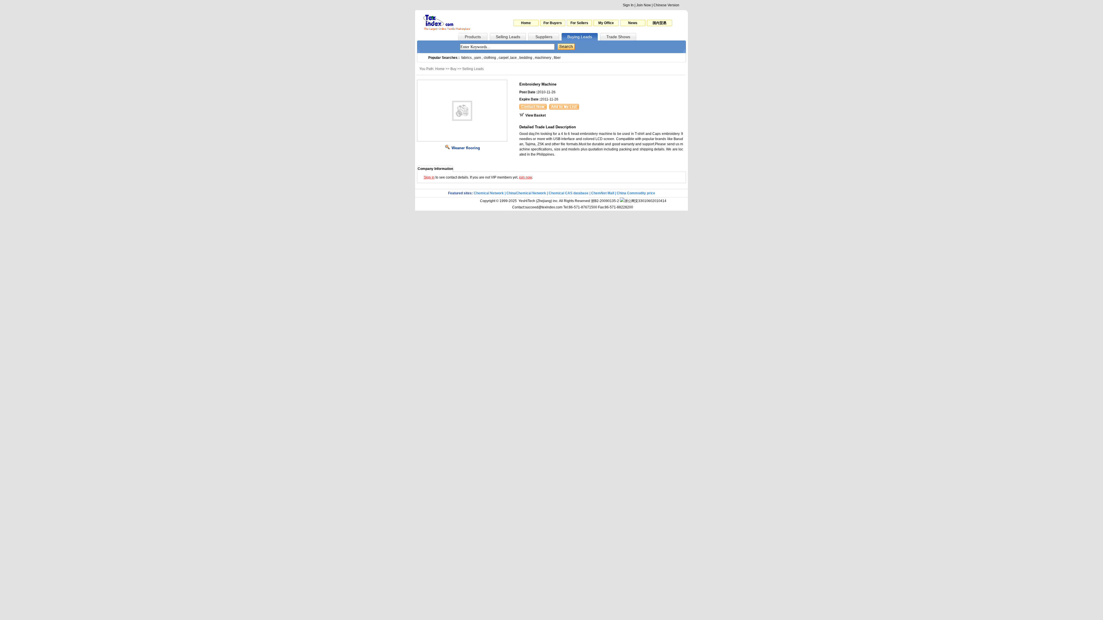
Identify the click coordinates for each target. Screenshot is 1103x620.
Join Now (643, 5)
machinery (543, 58)
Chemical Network (489, 193)
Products (473, 36)
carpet (503, 58)
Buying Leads (579, 36)
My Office (606, 23)
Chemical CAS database (569, 193)
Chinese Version (666, 5)
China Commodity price (636, 193)
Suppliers (543, 36)
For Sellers (579, 23)
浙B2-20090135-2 (605, 201)
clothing (490, 58)
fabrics (466, 58)
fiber (557, 58)
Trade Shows (618, 36)
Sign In (628, 5)
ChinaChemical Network (526, 193)
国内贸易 (659, 23)
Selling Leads (508, 36)
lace (513, 58)
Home (526, 23)
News (632, 23)
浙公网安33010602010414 (645, 201)
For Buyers (552, 23)
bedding (525, 58)
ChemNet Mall (602, 193)
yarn (477, 58)
